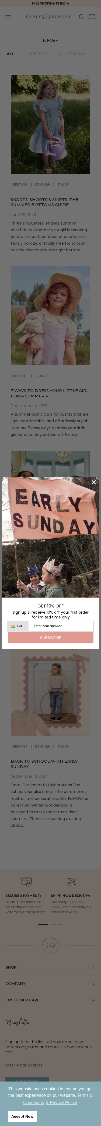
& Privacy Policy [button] (61, 1102)
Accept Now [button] (22, 1116)
